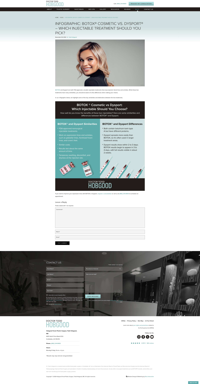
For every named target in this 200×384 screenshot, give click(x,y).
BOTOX (57, 90)
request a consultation (105, 194)
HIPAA (123, 321)
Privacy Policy (58, 300)
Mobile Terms (49, 300)
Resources (115, 9)
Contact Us (148, 9)
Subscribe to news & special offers (57, 295)
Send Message (93, 296)
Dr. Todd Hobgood (72, 37)
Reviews (127, 9)
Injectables (79, 9)
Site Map (140, 321)
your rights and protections (140, 325)
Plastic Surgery (63, 9)
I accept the (51, 304)
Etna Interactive (149, 376)
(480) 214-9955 (56, 343)
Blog (137, 9)
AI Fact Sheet (149, 321)
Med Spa (92, 9)
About (49, 9)
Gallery (103, 9)
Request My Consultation (141, 4)
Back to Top (193, 382)
